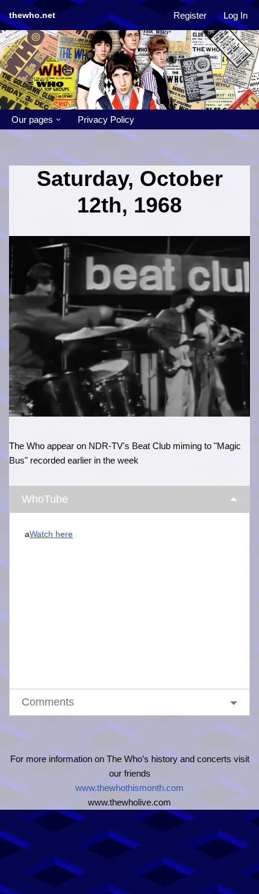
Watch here (51, 534)
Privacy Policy (106, 119)
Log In (235, 15)
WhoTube (45, 499)
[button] (58, 119)
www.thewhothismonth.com (129, 788)
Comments (48, 702)
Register (190, 15)
